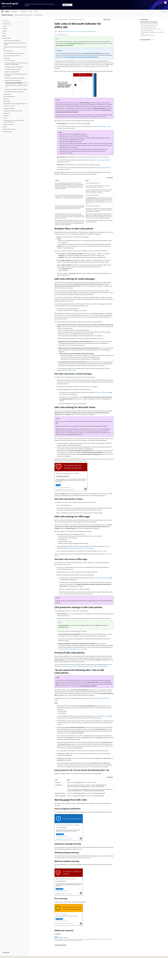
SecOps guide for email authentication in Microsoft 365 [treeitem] (15, 47)
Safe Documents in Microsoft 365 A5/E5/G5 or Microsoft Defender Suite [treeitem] (14, 121)
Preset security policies (99, 108)
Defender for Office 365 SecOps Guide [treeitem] (12, 40)
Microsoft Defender (63, 19)
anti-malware (105, 66)
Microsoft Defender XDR (90, 31)
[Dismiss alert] (165, 3)
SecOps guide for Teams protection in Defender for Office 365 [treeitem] (15, 43)
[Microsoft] (2, 11)
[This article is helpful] (151, 39)
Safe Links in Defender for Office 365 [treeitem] (14, 83)
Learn (56, 19)
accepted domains (82, 246)
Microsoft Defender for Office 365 (76, 19)
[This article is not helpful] (153, 39)
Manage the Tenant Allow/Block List (98, 716)
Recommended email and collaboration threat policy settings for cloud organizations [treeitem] (16, 63)
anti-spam (97, 66)
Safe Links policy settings (69, 370)
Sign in (164, 11)
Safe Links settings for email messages (149, 23)
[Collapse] (28, 18)
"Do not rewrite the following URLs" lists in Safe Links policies (152, 33)
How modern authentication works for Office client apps (79, 548)
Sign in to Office (102, 551)
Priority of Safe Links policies (147, 30)
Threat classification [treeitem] (8, 51)
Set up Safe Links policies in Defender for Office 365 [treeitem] (16, 86)
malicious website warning (103, 392)
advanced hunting (64, 625)
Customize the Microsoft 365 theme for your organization (72, 649)
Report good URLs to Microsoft (88, 686)
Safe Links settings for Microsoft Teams (100, 160)
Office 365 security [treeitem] (7, 23)
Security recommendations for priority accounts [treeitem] (14, 53)
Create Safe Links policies (93, 698)
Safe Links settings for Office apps (101, 167)
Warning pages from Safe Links (147, 35)
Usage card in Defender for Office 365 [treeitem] (12, 55)
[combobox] (15, 21)
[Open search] (161, 11)
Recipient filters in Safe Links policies (149, 22)
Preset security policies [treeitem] (10, 60)
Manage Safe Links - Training (60, 937)
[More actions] (112, 19)
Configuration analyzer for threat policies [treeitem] (14, 67)
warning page (107, 634)
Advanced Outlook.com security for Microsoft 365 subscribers (82, 57)
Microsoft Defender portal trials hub (75, 43)
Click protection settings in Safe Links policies (151, 28)
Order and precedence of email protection (97, 666)
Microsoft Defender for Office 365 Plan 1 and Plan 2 (72, 31)
